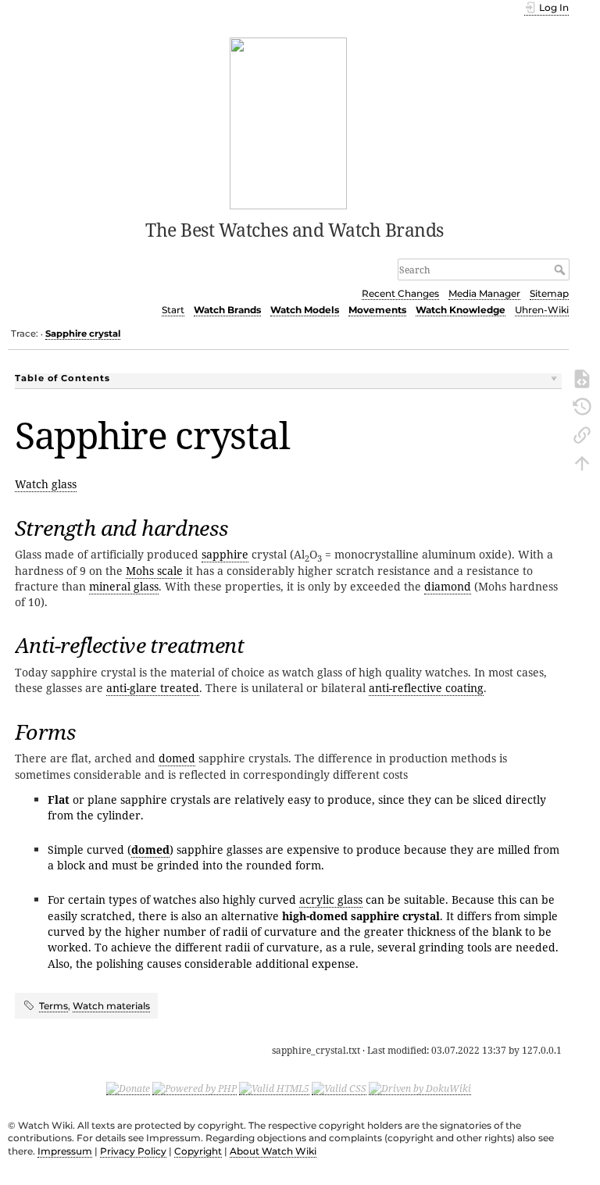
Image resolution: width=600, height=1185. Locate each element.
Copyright (198, 1151)
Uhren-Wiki (542, 310)
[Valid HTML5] (274, 1088)
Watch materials (111, 1006)
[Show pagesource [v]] (582, 377)
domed (177, 758)
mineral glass (124, 586)
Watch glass (46, 483)
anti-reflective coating (426, 687)
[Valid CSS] (339, 1088)
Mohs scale (154, 570)
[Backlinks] (582, 433)
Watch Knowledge (460, 310)
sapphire (225, 554)
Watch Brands (227, 310)
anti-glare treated (152, 687)
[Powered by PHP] (194, 1088)
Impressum (65, 1151)
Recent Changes (400, 293)
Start (173, 310)
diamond (447, 586)
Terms (53, 1006)
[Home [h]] (289, 122)
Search (561, 269)
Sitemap (549, 293)
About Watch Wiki (273, 1151)
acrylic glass (330, 899)
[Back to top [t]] (582, 462)
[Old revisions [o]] (582, 405)
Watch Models (304, 310)
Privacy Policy (133, 1151)
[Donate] (128, 1088)
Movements (377, 310)
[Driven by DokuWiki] (420, 1088)
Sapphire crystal (82, 333)
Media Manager (484, 293)
